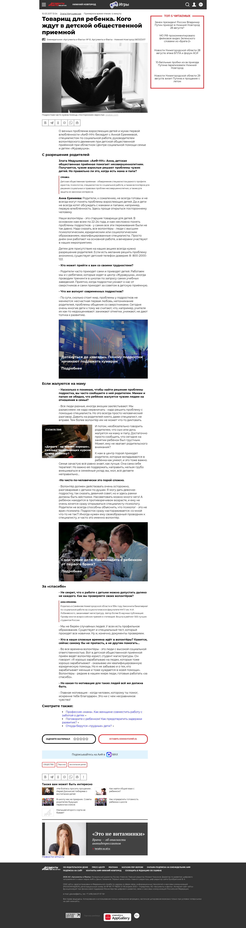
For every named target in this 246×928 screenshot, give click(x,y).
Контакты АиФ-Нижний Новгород (103, 871)
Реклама (113, 867)
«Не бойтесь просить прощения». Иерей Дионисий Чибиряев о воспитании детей (73, 791)
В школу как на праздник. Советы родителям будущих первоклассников (74, 802)
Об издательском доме (75, 867)
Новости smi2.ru (53, 856)
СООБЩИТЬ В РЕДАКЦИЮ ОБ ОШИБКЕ (143, 871)
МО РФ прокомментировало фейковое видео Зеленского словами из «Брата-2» (177, 38)
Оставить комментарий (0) (123, 739)
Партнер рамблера (92, 916)
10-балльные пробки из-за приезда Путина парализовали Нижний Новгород (177, 65)
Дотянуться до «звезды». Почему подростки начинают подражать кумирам (102, 359)
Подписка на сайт (72, 871)
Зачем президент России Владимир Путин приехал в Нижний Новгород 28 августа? (177, 25)
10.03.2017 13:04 (49, 13)
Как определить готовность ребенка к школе (123, 800)
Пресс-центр (98, 867)
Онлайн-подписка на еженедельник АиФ (168, 867)
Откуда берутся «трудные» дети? (89, 726)
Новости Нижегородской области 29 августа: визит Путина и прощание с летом (177, 78)
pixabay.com (111, 115)
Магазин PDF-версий (132, 867)
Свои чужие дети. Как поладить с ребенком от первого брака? (101, 562)
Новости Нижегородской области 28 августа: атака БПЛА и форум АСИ (177, 52)
